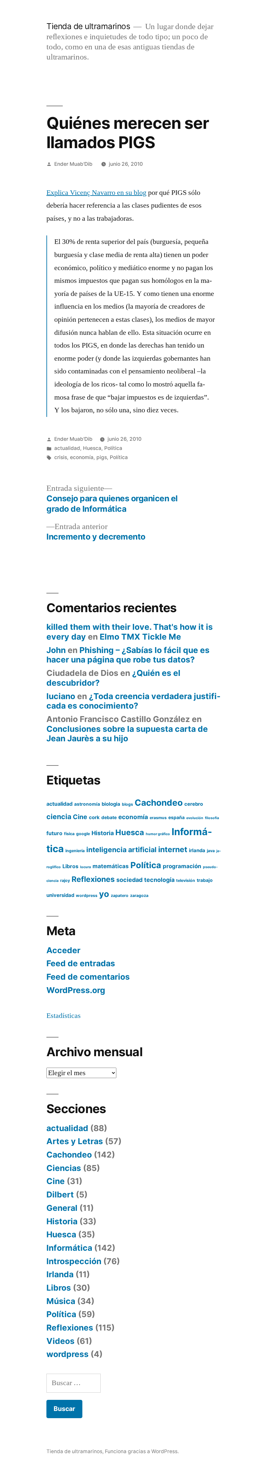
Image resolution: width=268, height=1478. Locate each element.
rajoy (65, 880)
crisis (60, 457)
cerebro (193, 804)
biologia (111, 804)
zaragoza (139, 895)
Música (60, 1301)
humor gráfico (158, 834)
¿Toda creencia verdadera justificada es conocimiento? (133, 701)
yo (104, 894)
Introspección (73, 1261)
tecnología (159, 879)
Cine (80, 817)
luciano (60, 696)
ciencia (58, 816)
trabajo (205, 880)
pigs (101, 457)
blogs (127, 804)
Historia (103, 833)
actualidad (67, 448)
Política (113, 448)
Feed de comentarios (88, 977)
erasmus (158, 817)
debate (109, 817)
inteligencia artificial (121, 849)
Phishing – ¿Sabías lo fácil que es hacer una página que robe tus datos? (127, 655)
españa (176, 817)
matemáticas (110, 866)
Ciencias (63, 1168)
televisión (185, 880)
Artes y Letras (74, 1141)
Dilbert (60, 1194)
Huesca (92, 448)
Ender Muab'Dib (73, 164)
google (83, 833)
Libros (70, 866)
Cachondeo (159, 803)
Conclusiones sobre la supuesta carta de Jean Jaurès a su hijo (127, 734)
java (211, 850)
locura (85, 867)
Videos (60, 1341)
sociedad (129, 879)
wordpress (86, 895)
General (61, 1208)
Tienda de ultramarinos (88, 26)
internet (172, 849)
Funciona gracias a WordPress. (142, 1451)
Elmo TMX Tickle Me (140, 637)
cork (94, 817)
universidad (60, 895)
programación (182, 866)
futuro (54, 833)
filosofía (212, 818)
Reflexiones (93, 879)
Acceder (63, 950)
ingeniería (75, 850)
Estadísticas (63, 1015)
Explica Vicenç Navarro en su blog (96, 192)
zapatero (119, 895)
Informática (69, 1248)
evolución (194, 818)
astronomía (87, 804)
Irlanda (60, 1274)
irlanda (197, 850)
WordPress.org (75, 990)
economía (81, 457)
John (56, 650)
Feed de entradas (80, 963)
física (69, 833)
